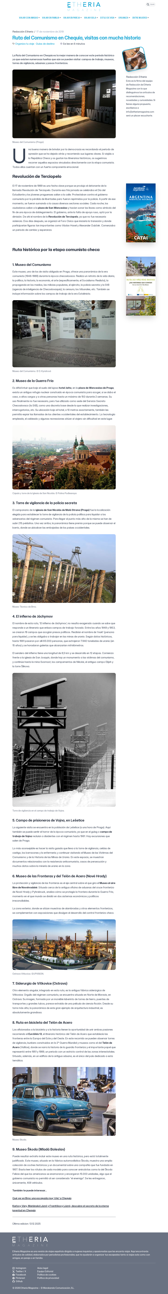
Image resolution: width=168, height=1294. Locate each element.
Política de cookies (46, 1274)
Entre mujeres (139, 17)
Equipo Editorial (45, 1271)
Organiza (123, 17)
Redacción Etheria (22, 31)
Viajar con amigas (28, 17)
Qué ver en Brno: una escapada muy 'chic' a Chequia (41, 1198)
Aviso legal (42, 1268)
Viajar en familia (50, 17)
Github (19, 1281)
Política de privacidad (48, 1278)
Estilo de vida (107, 17)
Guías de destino (45, 43)
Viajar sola (90, 17)
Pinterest (20, 1278)
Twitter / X (20, 1271)
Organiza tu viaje (24, 43)
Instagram (20, 1268)
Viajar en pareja (71, 17)
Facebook (20, 1274)
